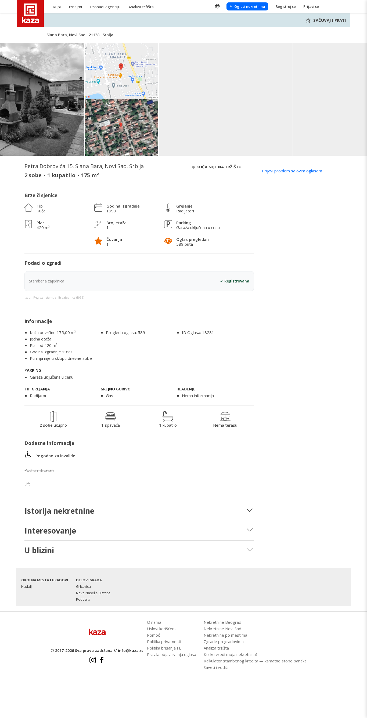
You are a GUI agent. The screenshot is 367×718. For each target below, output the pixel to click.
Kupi (57, 6)
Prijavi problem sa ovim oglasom (292, 170)
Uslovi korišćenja (162, 628)
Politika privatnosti (164, 641)
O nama (154, 622)
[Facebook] (101, 660)
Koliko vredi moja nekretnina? (231, 654)
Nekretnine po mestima (225, 635)
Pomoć (153, 635)
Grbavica (83, 586)
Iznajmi (75, 6)
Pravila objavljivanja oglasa (171, 654)
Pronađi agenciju (105, 6)
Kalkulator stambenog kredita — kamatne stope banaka (255, 660)
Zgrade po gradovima (224, 641)
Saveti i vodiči (216, 667)
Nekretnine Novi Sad (222, 628)
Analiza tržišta (141, 6)
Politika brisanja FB (164, 648)
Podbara (83, 599)
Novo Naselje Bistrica (93, 592)
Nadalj (26, 586)
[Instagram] (92, 660)
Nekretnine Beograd (222, 622)
